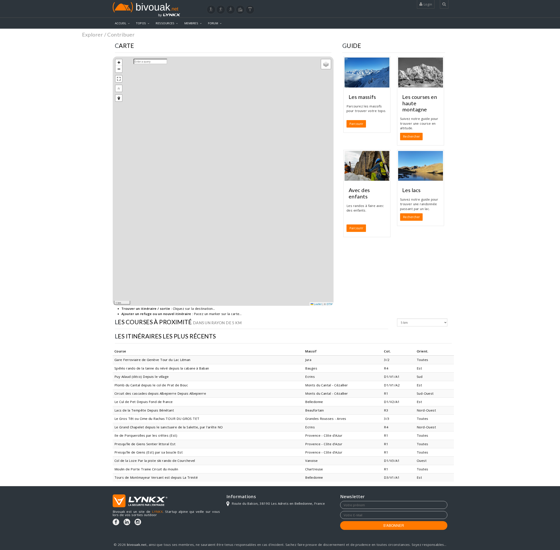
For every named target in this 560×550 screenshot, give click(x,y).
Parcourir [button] (356, 124)
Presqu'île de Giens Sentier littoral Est (144, 444)
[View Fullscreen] (119, 78)
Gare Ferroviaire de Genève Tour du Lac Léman (152, 359)
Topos (440, 34)
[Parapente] (250, 9)
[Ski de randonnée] (230, 9)
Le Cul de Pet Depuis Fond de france (143, 401)
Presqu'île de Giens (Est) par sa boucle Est (148, 452)
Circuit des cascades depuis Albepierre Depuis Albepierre (160, 393)
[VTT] (240, 9)
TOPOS (141, 23)
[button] (119, 62)
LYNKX (157, 511)
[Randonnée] (211, 9)
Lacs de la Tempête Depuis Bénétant (144, 410)
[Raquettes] (220, 9)
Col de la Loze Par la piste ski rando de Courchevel (154, 460)
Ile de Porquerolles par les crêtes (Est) (145, 435)
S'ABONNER (393, 525)
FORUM (213, 23)
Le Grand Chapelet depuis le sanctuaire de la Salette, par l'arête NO (168, 427)
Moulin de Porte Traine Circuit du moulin (146, 469)
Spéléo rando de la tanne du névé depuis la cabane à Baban (161, 368)
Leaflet (317, 304)
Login (427, 4)
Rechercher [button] (411, 136)
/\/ (119, 88)
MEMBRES (191, 23)
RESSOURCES (165, 23)
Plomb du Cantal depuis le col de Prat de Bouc (151, 385)
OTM (329, 304)
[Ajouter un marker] (119, 98)
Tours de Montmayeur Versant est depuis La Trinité (156, 477)
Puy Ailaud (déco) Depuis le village (141, 376)
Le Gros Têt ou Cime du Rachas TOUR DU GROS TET (157, 418)
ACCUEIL (120, 23)
